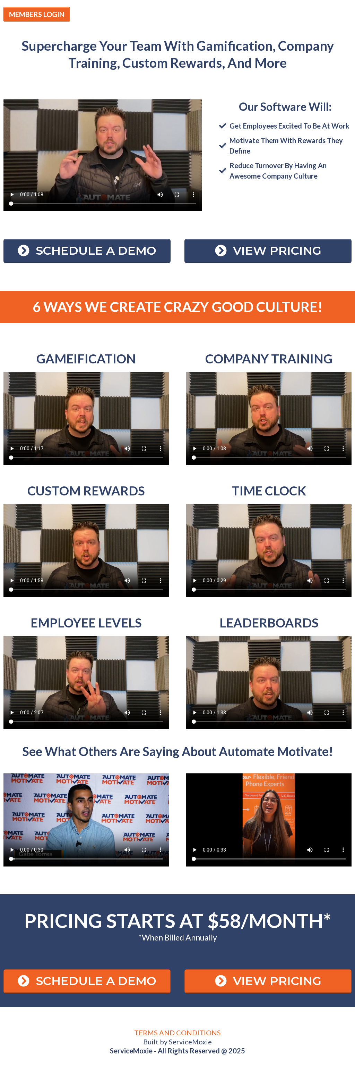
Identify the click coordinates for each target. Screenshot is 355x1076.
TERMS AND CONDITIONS (177, 1032)
